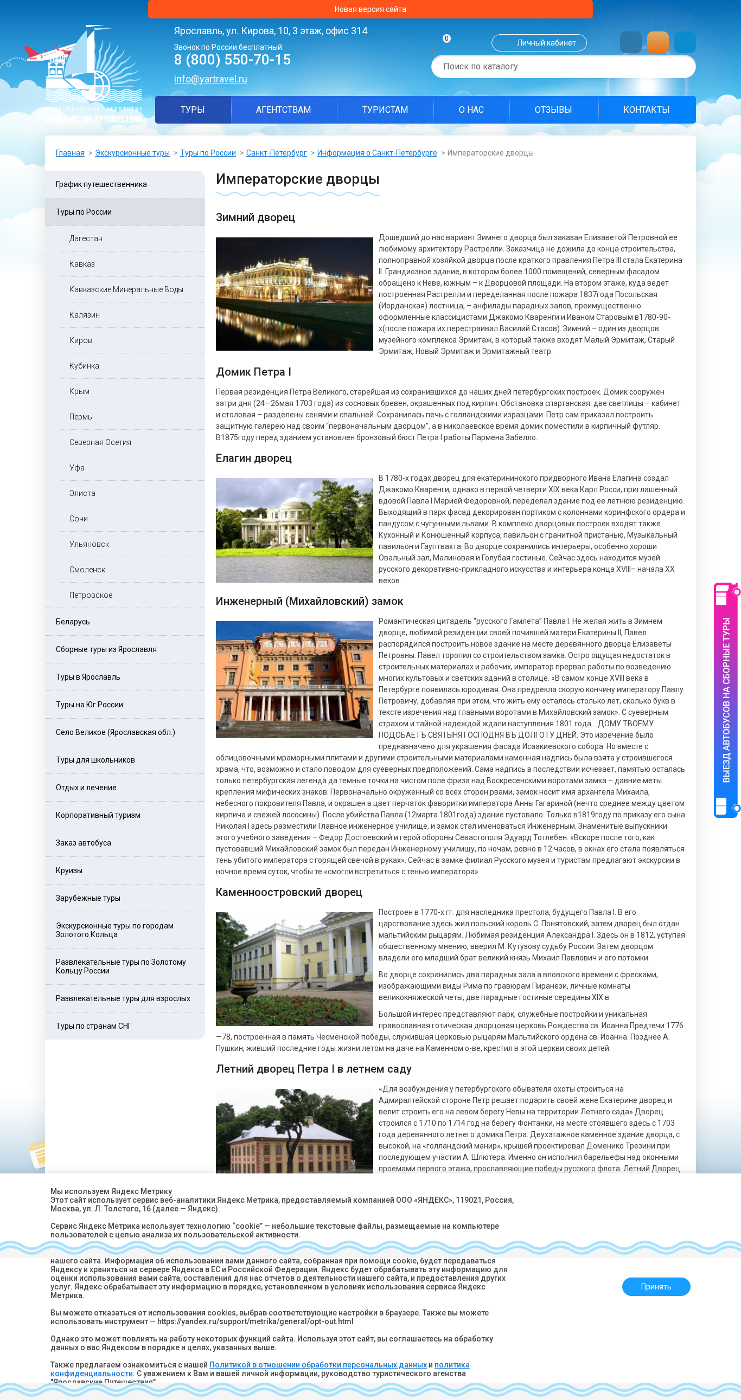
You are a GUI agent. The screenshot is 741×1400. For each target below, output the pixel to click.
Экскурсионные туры (132, 153)
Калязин (84, 315)
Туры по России (208, 153)
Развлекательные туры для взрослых (123, 998)
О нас (471, 110)
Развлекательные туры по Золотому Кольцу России (121, 966)
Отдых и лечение (86, 787)
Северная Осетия (100, 442)
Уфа (77, 467)
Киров (80, 340)
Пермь (80, 416)
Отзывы (553, 110)
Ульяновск (89, 544)
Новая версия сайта (370, 9)
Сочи (78, 518)
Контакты (646, 110)
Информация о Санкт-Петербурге (377, 153)
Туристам (385, 110)
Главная (70, 153)
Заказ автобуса (83, 842)
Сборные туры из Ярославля (106, 649)
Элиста (82, 493)
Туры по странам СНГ (94, 1026)
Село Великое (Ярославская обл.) (115, 732)
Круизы (69, 870)
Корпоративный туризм (98, 815)
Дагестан (86, 238)
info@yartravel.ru (210, 79)
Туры (193, 110)
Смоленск (87, 569)
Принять (656, 1286)
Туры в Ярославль (88, 677)
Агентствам (283, 110)
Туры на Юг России (89, 704)
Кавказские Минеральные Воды (126, 289)
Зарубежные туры (88, 898)
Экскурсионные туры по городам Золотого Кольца (115, 930)
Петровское (90, 595)
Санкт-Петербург (276, 153)
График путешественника (101, 184)
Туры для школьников (95, 760)
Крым (79, 391)
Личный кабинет (546, 42)
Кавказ (82, 264)
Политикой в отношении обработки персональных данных (318, 1364)
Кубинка (84, 366)
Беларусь (73, 621)
